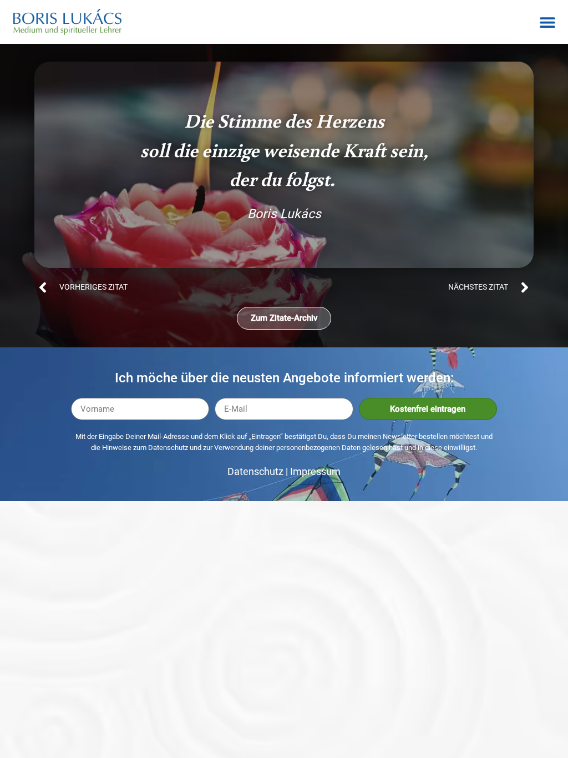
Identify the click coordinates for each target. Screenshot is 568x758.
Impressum (315, 471)
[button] (547, 21)
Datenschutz (255, 471)
